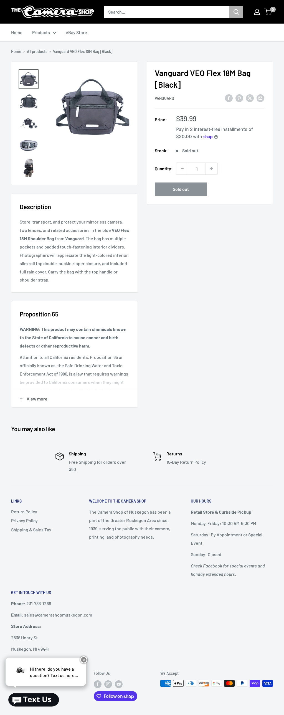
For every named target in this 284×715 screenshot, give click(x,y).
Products (41, 32)
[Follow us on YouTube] (119, 684)
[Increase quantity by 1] (211, 168)
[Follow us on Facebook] (98, 684)
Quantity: (164, 168)
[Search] (236, 12)
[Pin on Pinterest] (239, 97)
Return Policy (24, 511)
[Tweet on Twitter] (250, 97)
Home (16, 32)
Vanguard (164, 98)
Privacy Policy (24, 520)
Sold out (181, 189)
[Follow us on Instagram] (108, 684)
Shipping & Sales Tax (31, 529)
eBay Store (76, 32)
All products (37, 51)
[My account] (257, 12)
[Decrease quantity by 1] (182, 168)
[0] (268, 12)
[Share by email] (260, 97)
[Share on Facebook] (229, 97)
